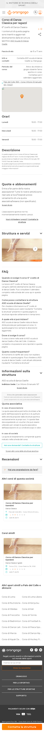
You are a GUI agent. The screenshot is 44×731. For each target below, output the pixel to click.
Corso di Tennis (29, 615)
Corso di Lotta (8, 597)
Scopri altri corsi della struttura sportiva (22, 451)
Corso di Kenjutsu (30, 603)
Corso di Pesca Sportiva (32, 627)
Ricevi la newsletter (22, 668)
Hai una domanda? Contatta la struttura (22, 445)
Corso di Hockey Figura (32, 639)
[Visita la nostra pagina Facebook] (31, 649)
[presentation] (35, 249)
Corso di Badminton (11, 621)
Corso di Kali (28, 609)
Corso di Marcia (9, 633)
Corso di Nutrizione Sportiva (12, 603)
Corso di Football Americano (32, 621)
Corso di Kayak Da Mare (12, 639)
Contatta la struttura (22, 726)
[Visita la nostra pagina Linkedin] (40, 649)
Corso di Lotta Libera (32, 597)
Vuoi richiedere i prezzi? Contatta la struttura (22, 220)
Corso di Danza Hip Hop (32, 633)
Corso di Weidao (9, 609)
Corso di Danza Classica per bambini (19, 504)
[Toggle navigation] (4, 12)
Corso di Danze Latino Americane (12, 627)
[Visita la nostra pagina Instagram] (36, 649)
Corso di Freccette (11, 615)
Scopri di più (7, 205)
